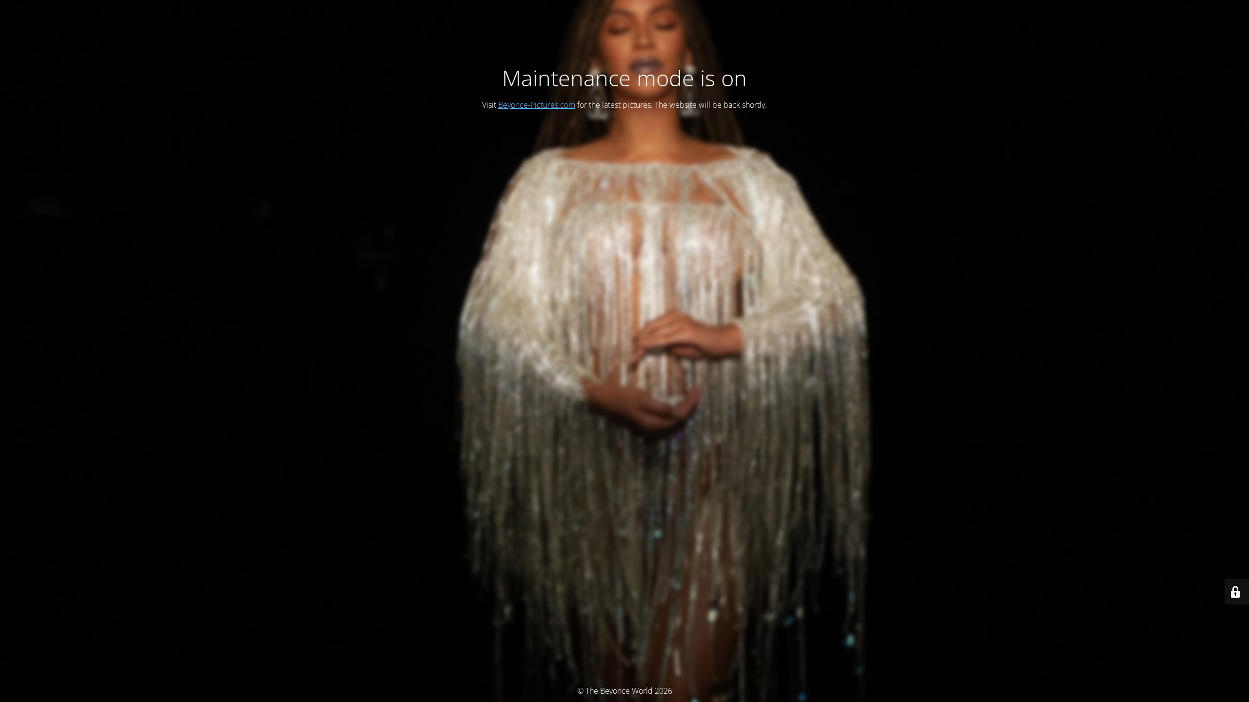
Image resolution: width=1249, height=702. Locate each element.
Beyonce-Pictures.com (536, 104)
